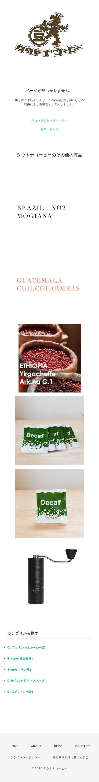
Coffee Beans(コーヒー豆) (26, 647)
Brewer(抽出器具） (21, 658)
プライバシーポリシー (25, 757)
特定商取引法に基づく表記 (71, 757)
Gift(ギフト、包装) (20, 691)
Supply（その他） (20, 669)
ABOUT (36, 746)
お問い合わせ (49, 129)
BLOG (58, 746)
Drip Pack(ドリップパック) (26, 680)
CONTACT (82, 746)
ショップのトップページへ (49, 120)
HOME (14, 746)
